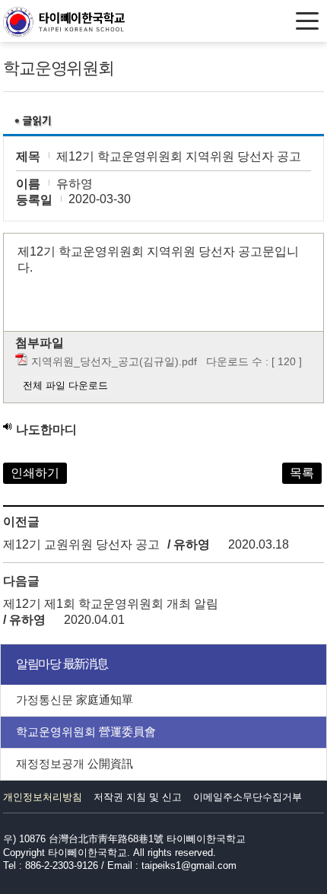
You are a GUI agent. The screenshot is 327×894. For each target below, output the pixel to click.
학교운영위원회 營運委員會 (86, 731)
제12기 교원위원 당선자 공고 (81, 544)
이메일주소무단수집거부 (247, 797)
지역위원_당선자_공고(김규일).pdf (114, 361)
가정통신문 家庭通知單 (74, 699)
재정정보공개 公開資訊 (74, 763)
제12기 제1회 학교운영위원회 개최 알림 (110, 603)
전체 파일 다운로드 (65, 385)
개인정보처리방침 (42, 797)
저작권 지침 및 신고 (138, 797)
